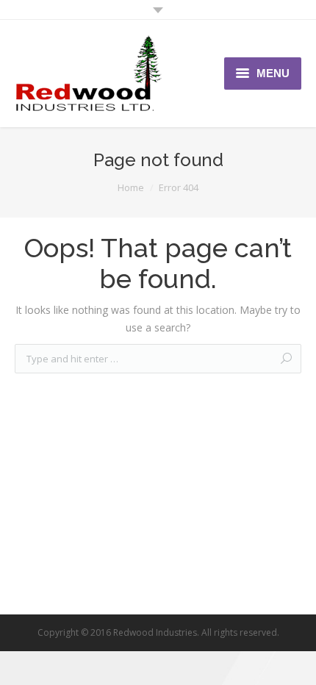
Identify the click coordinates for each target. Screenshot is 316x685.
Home (131, 187)
